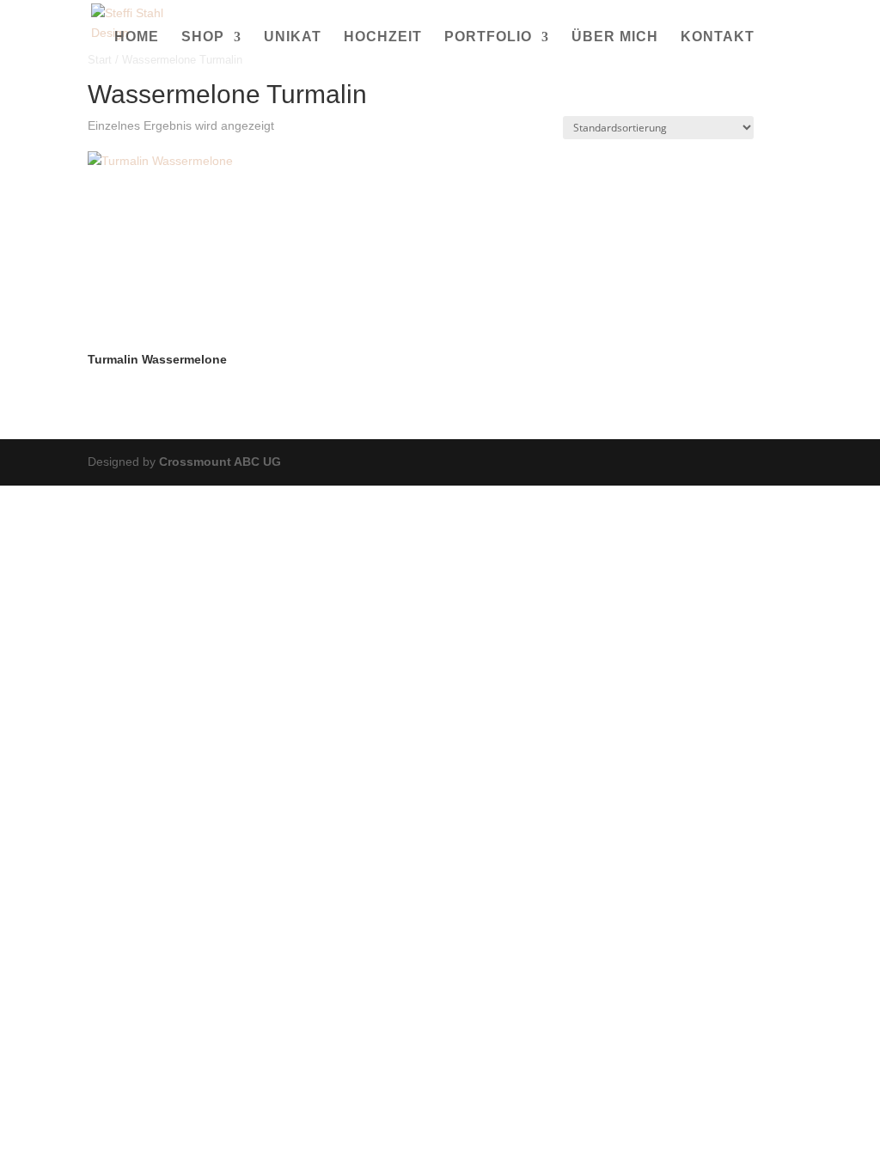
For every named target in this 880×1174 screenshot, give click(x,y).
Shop (202, 37)
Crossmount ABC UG (220, 461)
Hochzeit (383, 37)
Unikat (292, 37)
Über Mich (614, 37)
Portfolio (488, 37)
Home (136, 37)
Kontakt (718, 37)
